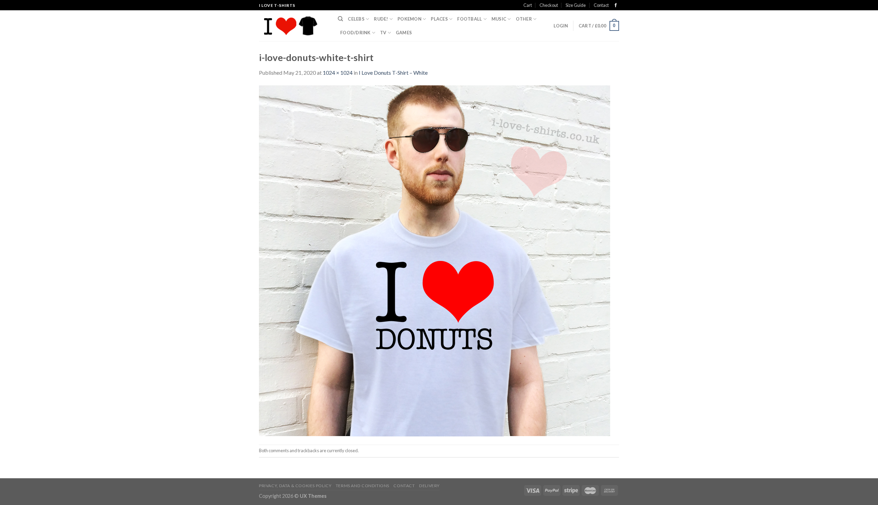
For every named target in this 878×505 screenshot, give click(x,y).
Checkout (548, 5)
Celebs (356, 19)
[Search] (340, 18)
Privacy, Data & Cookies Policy (295, 485)
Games (404, 32)
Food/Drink (355, 32)
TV (383, 32)
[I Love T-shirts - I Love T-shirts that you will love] (293, 26)
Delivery (429, 485)
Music (498, 19)
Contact (601, 5)
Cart (527, 5)
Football (469, 19)
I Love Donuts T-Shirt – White (393, 72)
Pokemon (410, 19)
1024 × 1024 (338, 72)
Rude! (381, 19)
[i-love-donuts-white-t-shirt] (434, 260)
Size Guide (576, 5)
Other (524, 19)
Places (439, 19)
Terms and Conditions (362, 485)
